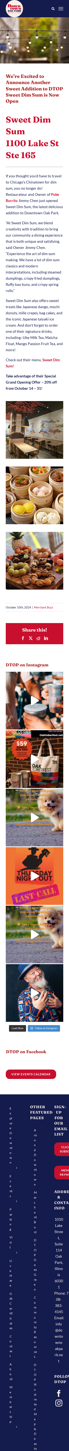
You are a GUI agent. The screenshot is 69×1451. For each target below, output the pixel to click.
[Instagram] (58, 1403)
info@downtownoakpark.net (59, 1342)
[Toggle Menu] (61, 8)
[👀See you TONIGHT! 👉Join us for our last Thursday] (34, 817)
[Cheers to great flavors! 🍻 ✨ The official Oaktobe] (34, 700)
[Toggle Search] (53, 8)
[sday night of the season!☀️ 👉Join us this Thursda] (34, 934)
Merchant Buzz (43, 607)
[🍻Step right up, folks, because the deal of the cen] (34, 759)
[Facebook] (58, 1393)
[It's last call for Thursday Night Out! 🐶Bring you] (34, 876)
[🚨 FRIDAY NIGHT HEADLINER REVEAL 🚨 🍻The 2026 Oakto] (34, 993)
